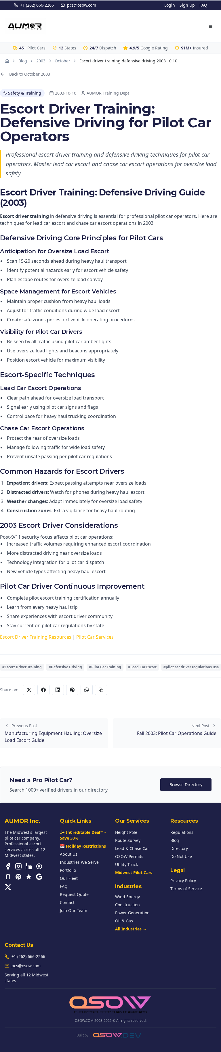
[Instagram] (18, 866)
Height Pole (126, 832)
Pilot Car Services (95, 637)
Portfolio (68, 870)
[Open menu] (210, 26)
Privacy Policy (183, 880)
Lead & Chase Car (132, 848)
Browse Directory (185, 784)
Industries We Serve (79, 862)
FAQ (203, 5)
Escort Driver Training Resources (35, 637)
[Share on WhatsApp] (87, 690)
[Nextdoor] (8, 876)
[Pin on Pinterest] (72, 690)
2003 (40, 61)
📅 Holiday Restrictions (83, 846)
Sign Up (187, 5)
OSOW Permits (129, 856)
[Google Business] (39, 876)
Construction (127, 904)
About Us (68, 854)
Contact (67, 902)
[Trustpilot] (28, 876)
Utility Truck (126, 864)
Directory (179, 848)
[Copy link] (101, 690)
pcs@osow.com (81, 5)
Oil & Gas (124, 921)
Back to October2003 (29, 74)
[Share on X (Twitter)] (29, 690)
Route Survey (127, 840)
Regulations (181, 832)
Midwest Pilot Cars (133, 872)
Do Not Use (181, 856)
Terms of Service (186, 888)
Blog (22, 61)
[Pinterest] (18, 876)
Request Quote (74, 894)
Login (169, 5)
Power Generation (132, 912)
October (62, 61)
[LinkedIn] (28, 866)
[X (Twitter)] (8, 887)
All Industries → (131, 929)
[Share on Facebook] (43, 690)
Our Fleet (69, 878)
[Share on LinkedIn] (58, 690)
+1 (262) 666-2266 (37, 5)
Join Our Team (73, 910)
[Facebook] (8, 866)
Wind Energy (127, 896)
